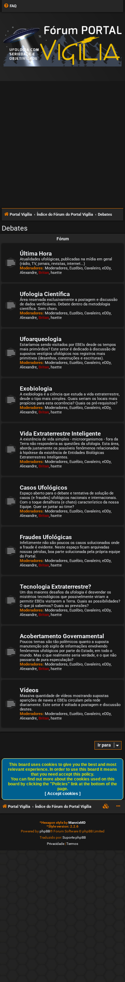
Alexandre (28, 272)
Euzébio (76, 268)
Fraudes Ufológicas (46, 537)
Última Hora (36, 253)
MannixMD (77, 822)
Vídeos (29, 690)
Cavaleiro (92, 268)
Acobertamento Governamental (62, 636)
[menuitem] (10, 6)
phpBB (45, 831)
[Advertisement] (62, 141)
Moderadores (56, 268)
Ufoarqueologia (40, 339)
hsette (56, 272)
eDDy (106, 268)
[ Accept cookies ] (63, 793)
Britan (44, 272)
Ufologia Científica (45, 294)
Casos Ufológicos (43, 487)
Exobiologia (36, 388)
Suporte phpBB (74, 837)
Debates (14, 228)
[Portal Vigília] (62, 46)
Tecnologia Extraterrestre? (55, 586)
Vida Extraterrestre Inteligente (60, 433)
